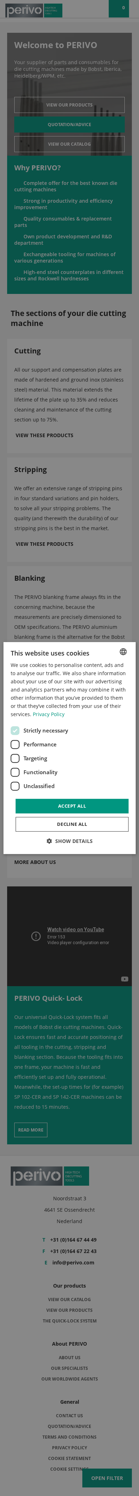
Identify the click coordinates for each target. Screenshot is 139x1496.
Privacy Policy (49, 714)
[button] (70, 841)
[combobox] (123, 651)
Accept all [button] (72, 806)
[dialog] (70, 748)
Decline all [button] (72, 824)
